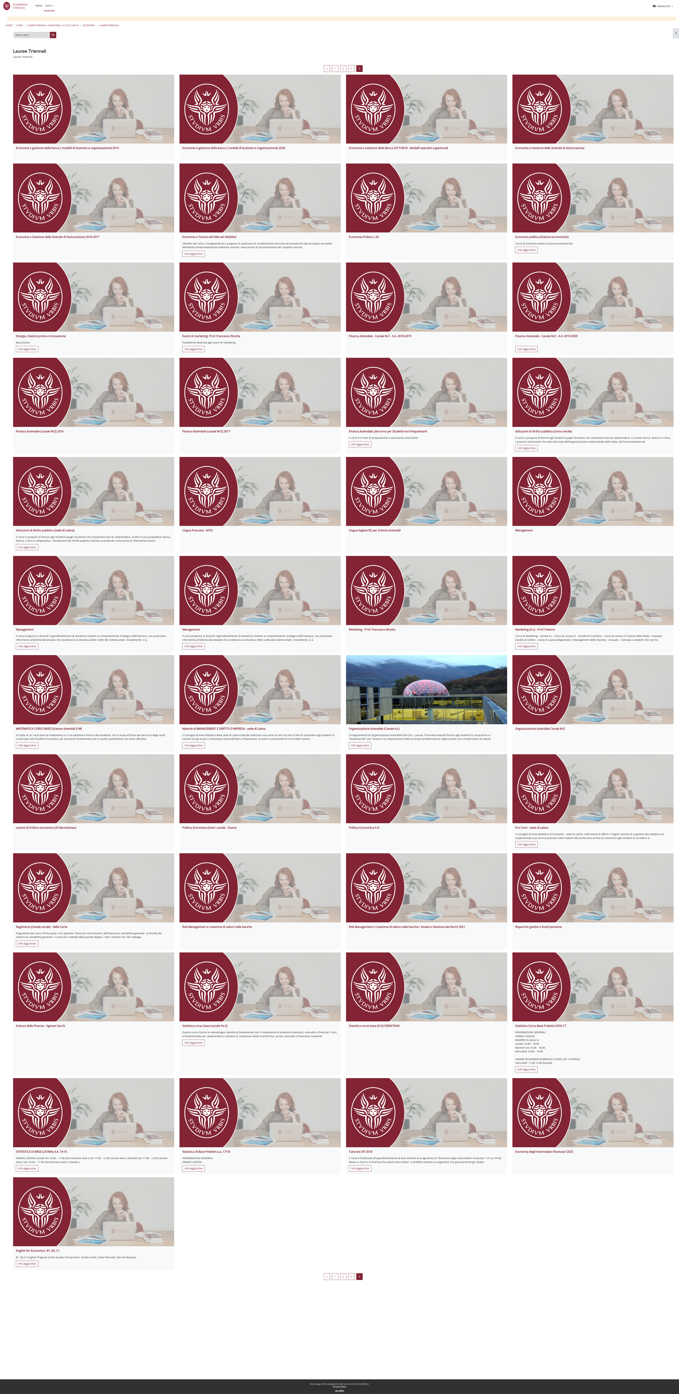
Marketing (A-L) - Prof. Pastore (535, 629)
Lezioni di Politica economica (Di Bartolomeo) (46, 828)
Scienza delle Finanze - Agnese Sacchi (40, 1026)
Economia (89, 25)
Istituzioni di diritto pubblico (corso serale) (543, 431)
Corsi (19, 25)
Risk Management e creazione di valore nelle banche (217, 927)
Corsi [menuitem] (48, 5)
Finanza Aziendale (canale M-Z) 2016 (40, 431)
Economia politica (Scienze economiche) (542, 237)
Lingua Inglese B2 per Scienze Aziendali (375, 530)
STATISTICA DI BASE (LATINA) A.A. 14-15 (41, 1152)
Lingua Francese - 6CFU (197, 530)
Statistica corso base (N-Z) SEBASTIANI (374, 1026)
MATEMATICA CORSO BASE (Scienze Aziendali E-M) (49, 729)
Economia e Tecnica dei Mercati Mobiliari (209, 237)
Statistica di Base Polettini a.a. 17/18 (206, 1152)
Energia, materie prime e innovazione (41, 336)
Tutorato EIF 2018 (360, 1152)
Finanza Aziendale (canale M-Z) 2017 (206, 431)
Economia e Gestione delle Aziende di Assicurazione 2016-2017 (57, 237)
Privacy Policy (339, 1386)
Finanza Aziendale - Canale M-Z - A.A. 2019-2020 (546, 336)
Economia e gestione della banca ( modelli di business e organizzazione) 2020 (233, 148)
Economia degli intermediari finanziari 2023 (544, 1152)
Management (524, 530)
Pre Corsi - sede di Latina (531, 828)
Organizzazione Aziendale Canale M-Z (540, 729)
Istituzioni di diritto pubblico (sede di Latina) (45, 530)
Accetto (339, 1390)
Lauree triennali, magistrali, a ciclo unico (53, 25)
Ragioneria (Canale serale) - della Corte (41, 927)
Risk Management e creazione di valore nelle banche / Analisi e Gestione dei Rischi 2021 (407, 927)
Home (8, 25)
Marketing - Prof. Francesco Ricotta (372, 629)
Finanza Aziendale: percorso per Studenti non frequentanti (388, 431)
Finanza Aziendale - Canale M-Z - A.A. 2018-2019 (380, 336)
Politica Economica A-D (364, 828)
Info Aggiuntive (193, 253)
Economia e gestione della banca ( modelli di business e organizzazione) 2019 (67, 148)
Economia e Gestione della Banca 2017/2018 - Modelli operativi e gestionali (398, 148)
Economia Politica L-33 (364, 237)
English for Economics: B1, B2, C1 (38, 1251)
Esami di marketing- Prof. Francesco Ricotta (211, 336)
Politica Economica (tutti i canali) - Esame (209, 828)
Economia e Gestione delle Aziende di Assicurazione (549, 148)
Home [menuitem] (38, 5)
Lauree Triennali (109, 25)
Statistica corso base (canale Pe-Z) (205, 1026)
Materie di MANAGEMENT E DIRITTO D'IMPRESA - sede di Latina (224, 729)
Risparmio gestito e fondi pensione (538, 927)
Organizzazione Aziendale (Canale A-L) (374, 729)
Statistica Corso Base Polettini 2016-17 (540, 1026)
